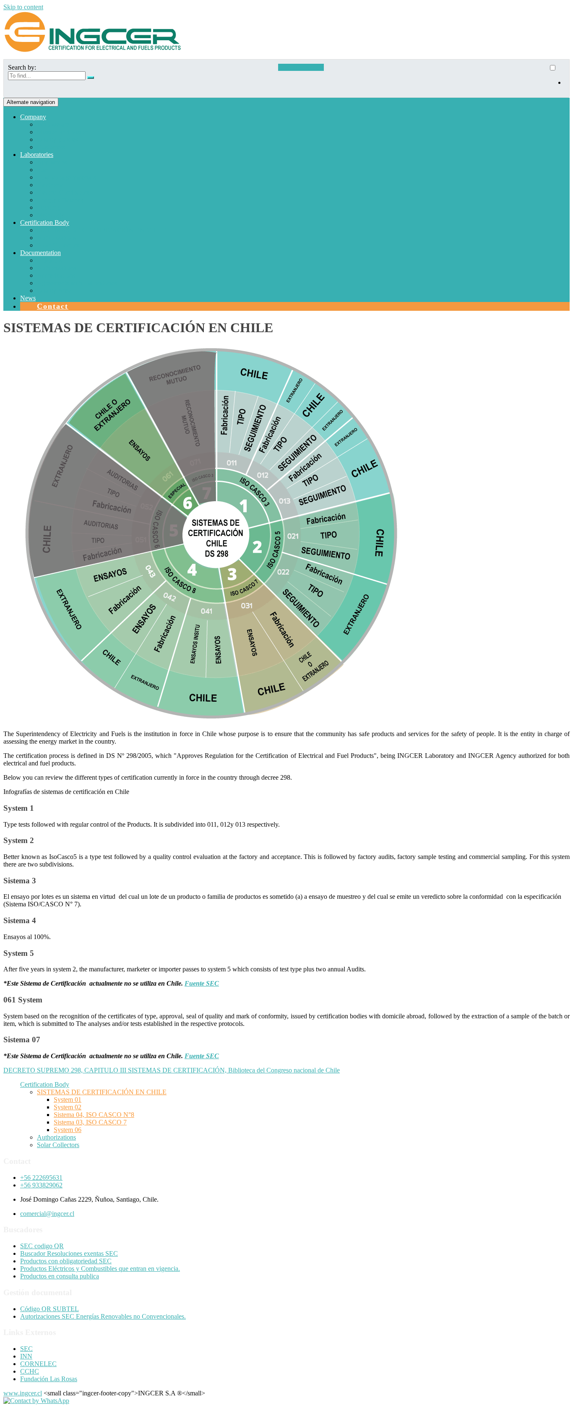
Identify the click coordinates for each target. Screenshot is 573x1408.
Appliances (52, 162)
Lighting (48, 207)
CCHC (29, 1371)
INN (26, 1356)
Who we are (53, 124)
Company (33, 116)
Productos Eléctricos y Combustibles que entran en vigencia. (100, 1268)
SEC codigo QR (42, 1245)
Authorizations (56, 237)
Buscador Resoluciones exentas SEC (69, 1253)
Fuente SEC (202, 983)
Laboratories (36, 154)
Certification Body (44, 222)
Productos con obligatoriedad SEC (66, 1261)
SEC (26, 1348)
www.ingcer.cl (22, 1393)
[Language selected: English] (556, 78)
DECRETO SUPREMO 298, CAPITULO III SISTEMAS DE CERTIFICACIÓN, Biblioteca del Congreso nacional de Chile (171, 1070)
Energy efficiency (60, 199)
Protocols (49, 260)
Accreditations (56, 275)
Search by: (22, 67)
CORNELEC (38, 1363)
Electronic (50, 184)
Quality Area (54, 290)
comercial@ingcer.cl (47, 1213)
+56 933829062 (41, 1185)
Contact (52, 306)
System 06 (67, 1129)
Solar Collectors (58, 245)
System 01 (67, 1099)
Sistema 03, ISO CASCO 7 (90, 1122)
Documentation (40, 252)
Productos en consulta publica (59, 1276)
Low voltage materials (66, 177)
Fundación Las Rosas (48, 1378)
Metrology (51, 215)
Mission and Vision (62, 131)
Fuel (43, 169)
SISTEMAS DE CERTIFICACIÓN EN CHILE (102, 230)
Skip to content (23, 6)
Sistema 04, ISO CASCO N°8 (94, 1114)
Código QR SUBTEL (49, 1308)
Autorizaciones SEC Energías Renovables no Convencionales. (103, 1316)
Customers (51, 147)
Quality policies (57, 139)
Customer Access (301, 67)
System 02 (67, 1107)
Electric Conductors (63, 192)
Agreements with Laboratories (77, 282)
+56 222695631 (41, 1177)
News (28, 298)
